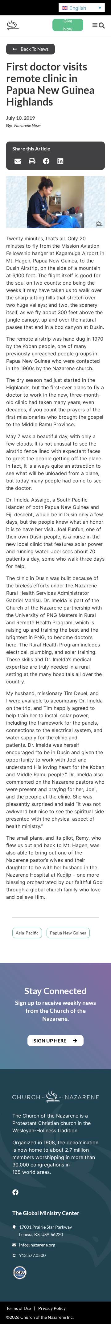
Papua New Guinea (68, 932)
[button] (94, 25)
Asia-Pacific (27, 932)
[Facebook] (15, 1192)
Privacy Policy (52, 1308)
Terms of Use (18, 1308)
